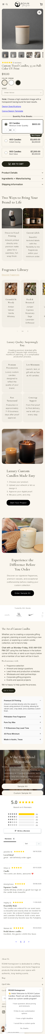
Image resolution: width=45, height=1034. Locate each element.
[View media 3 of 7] (21, 54)
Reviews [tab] (8, 839)
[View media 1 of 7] (5, 54)
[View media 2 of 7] (13, 54)
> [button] (29, 941)
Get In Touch (9, 690)
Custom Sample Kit (22, 793)
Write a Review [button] (23, 831)
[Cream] (4, 82)
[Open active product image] (39, 12)
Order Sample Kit (22, 593)
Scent (4, 88)
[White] (11, 82)
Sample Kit (22, 786)
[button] (3, 4)
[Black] (18, 82)
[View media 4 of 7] (29, 54)
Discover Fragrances (10, 275)
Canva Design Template (12, 111)
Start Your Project (18, 503)
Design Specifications (11, 106)
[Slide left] (17, 331)
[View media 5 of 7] (37, 54)
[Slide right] (27, 331)
